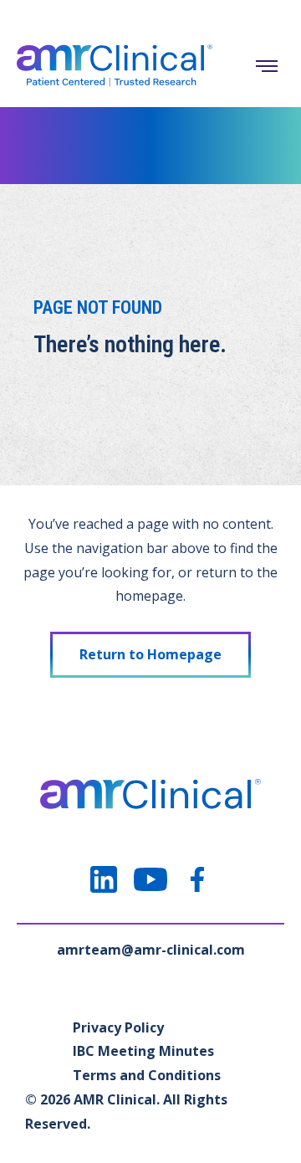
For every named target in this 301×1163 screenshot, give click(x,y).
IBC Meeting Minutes (143, 1051)
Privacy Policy (118, 1027)
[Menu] (267, 66)
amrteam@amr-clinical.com (151, 949)
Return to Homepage (150, 654)
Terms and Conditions (147, 1075)
